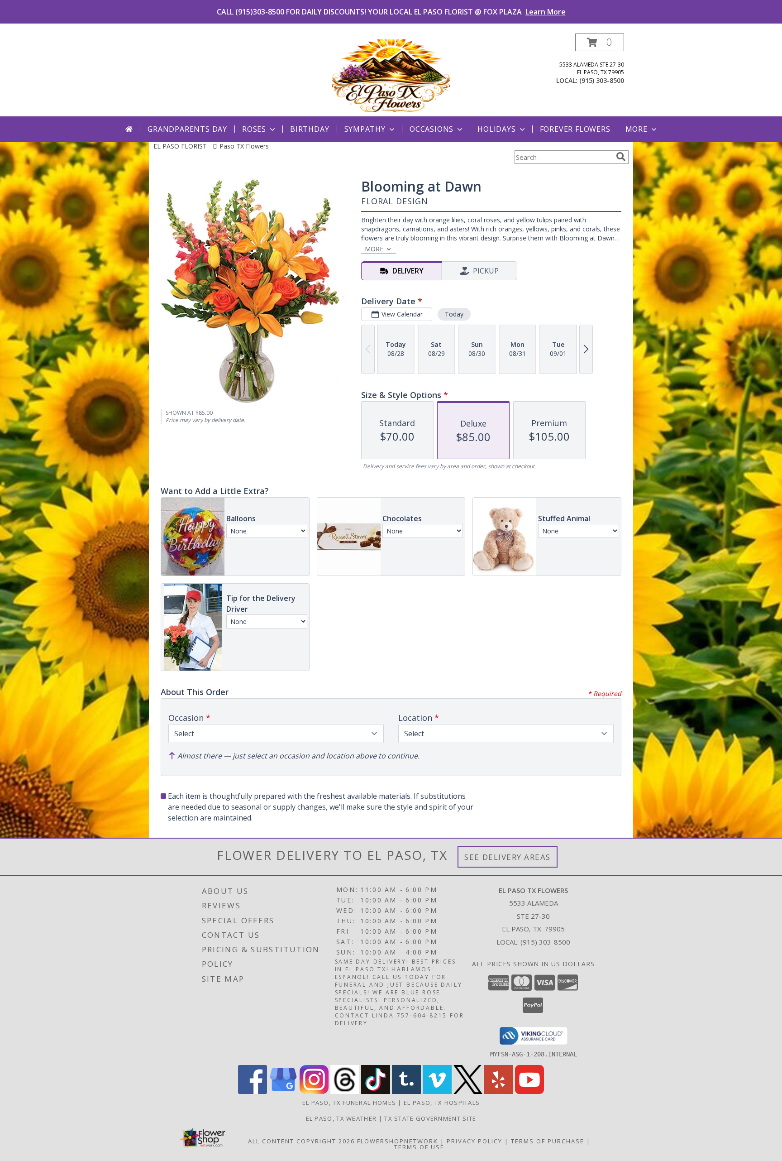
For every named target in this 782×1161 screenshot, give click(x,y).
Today (454, 314)
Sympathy (365, 129)
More (636, 129)
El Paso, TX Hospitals (442, 1103)
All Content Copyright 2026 (301, 1141)
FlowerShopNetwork (397, 1141)
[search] (621, 157)
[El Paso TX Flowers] (391, 75)
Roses (254, 129)
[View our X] (467, 1091)
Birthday (309, 129)
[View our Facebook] (252, 1091)
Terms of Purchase (547, 1141)
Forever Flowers (575, 129)
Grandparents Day (187, 129)
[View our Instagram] (314, 1091)
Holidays (496, 129)
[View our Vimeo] (437, 1091)
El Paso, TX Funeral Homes (349, 1103)
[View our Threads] (344, 1091)
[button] (599, 42)
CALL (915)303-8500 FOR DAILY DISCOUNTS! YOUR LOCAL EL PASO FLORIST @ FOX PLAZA (391, 12)
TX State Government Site (430, 1118)
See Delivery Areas (507, 857)
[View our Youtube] (529, 1091)
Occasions (431, 129)
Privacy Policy (474, 1141)
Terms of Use (419, 1147)
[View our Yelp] (498, 1091)
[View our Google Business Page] (283, 1091)
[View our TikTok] (375, 1091)
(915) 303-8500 (601, 80)
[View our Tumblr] (406, 1091)
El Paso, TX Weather (341, 1118)
